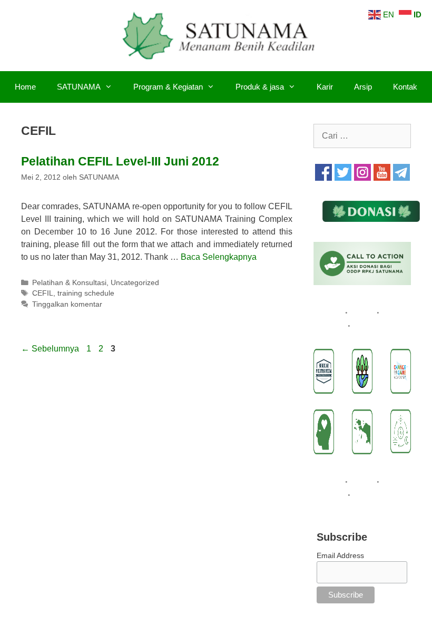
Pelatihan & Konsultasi (69, 283)
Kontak (405, 86)
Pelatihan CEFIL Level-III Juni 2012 (120, 161)
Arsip (363, 86)
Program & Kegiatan (168, 86)
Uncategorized (135, 283)
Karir (325, 86)
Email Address (340, 555)
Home (25, 86)
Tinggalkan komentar (67, 304)
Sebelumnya (50, 348)
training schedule (85, 293)
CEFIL (42, 293)
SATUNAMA (79, 86)
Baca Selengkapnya (219, 256)
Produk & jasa (259, 86)
